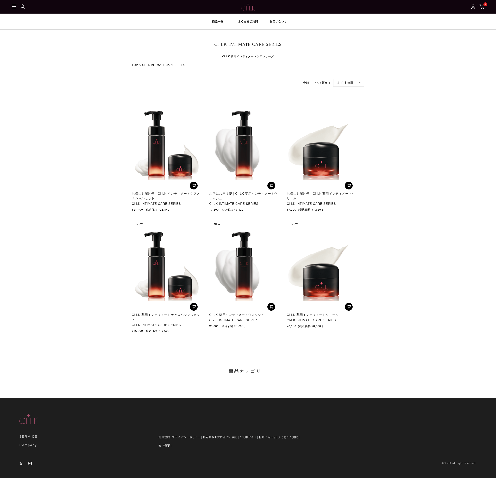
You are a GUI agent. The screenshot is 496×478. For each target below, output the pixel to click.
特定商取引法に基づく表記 (220, 437)
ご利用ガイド (248, 437)
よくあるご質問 (248, 21)
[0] (482, 7)
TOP (135, 65)
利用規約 (164, 437)
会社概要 (164, 445)
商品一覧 (217, 21)
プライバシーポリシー (186, 437)
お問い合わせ (278, 21)
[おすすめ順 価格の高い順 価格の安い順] (348, 83)
